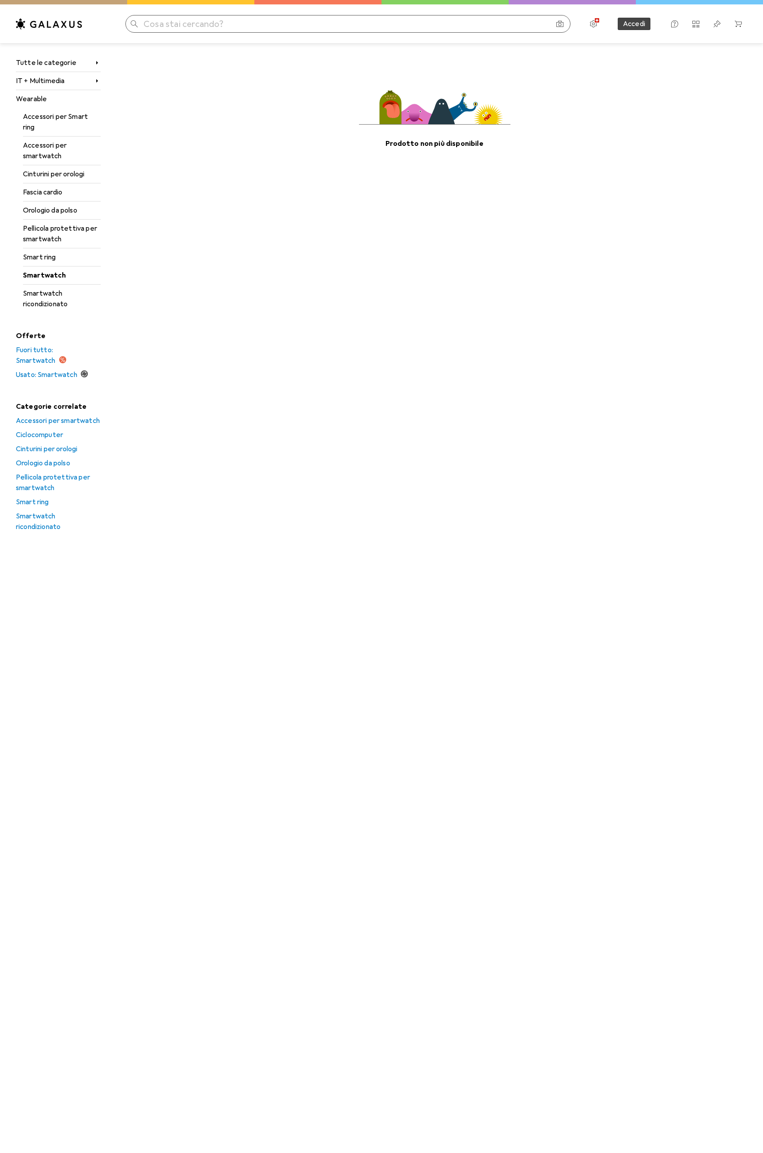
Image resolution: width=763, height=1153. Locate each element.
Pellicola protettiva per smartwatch (60, 234)
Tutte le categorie (46, 62)
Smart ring (39, 257)
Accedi (634, 23)
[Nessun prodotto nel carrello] (738, 24)
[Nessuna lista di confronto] (696, 24)
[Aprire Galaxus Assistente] (675, 24)
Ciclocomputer (39, 434)
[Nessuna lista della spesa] (717, 24)
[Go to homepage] (49, 23)
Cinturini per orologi (53, 174)
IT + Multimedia (40, 80)
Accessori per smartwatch (45, 150)
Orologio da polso (50, 210)
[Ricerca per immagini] (559, 24)
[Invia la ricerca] (134, 24)
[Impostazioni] (593, 24)
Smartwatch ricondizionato (45, 298)
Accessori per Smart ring (55, 122)
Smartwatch (44, 275)
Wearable (31, 99)
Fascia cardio (42, 192)
